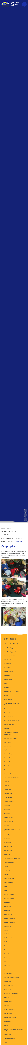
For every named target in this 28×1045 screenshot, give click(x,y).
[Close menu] (24, 4)
